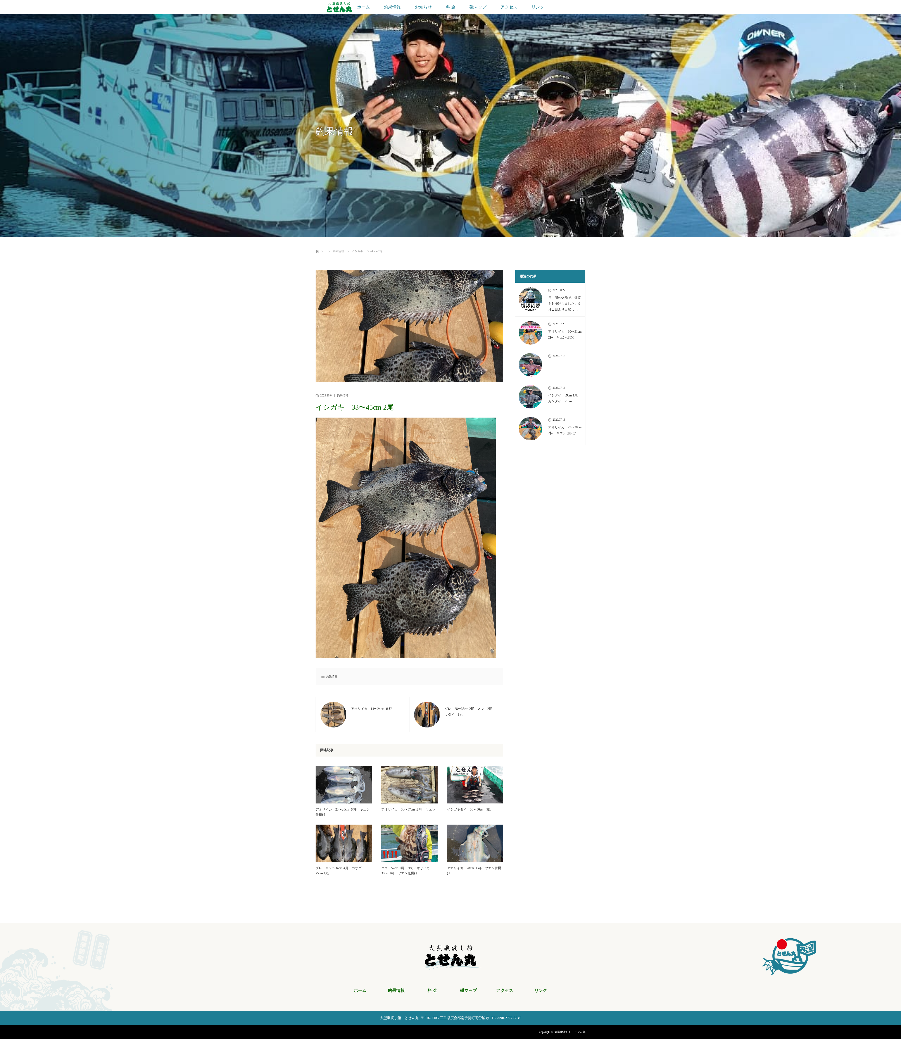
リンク (537, 7)
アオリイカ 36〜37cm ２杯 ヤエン (408, 809)
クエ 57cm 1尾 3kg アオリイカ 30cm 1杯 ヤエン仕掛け (407, 870)
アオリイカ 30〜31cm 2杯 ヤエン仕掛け (565, 334)
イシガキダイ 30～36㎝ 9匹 (469, 809)
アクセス (508, 7)
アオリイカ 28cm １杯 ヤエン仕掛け (474, 870)
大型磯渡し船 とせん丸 (569, 1032)
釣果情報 (392, 7)
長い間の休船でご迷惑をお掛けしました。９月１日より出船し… (564, 303)
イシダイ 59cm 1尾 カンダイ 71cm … (564, 398)
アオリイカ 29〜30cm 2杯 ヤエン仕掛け (565, 430)
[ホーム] (317, 245)
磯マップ (478, 7)
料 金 (450, 7)
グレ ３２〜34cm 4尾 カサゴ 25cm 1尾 (340, 870)
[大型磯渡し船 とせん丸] (450, 967)
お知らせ (423, 7)
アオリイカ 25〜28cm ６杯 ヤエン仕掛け (343, 812)
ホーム (363, 7)
